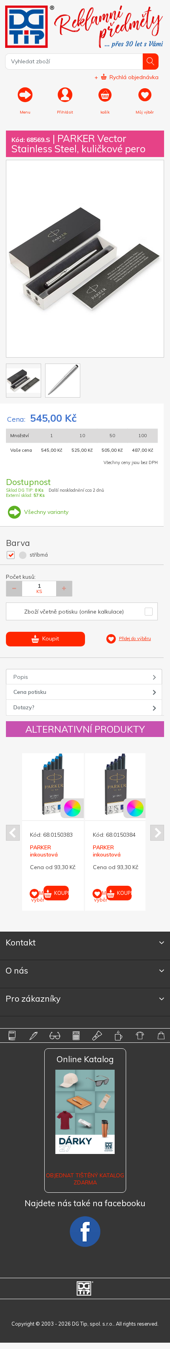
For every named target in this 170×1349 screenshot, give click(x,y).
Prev (13, 833)
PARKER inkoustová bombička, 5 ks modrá (111, 858)
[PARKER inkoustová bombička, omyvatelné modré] (53, 784)
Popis (20, 676)
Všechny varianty (45, 511)
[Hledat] (151, 61)
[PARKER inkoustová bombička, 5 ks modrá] (116, 784)
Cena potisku (29, 691)
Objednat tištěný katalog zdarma (85, 1179)
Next (157, 833)
